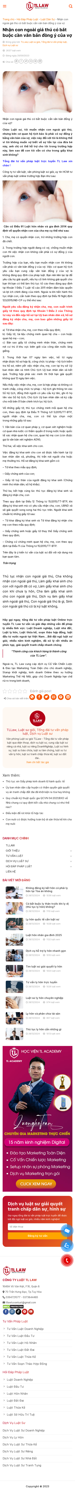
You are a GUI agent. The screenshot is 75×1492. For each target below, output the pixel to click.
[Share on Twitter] (26, 61)
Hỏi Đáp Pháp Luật (27, 19)
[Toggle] (71, 851)
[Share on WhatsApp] (16, 61)
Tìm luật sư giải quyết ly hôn (44, 966)
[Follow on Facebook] (6, 1312)
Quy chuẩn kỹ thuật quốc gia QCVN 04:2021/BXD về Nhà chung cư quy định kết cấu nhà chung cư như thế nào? (37, 802)
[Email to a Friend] (30, 61)
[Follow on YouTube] (31, 1312)
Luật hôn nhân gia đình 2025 (44, 935)
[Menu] (5, 6)
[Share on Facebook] (21, 61)
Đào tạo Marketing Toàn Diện (23, 668)
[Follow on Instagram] (12, 1312)
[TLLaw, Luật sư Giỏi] (37, 6)
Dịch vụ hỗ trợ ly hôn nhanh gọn (46, 950)
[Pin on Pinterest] (35, 61)
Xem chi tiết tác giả (37, 762)
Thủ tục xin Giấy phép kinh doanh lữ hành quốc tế (35, 781)
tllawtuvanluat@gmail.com (21, 1302)
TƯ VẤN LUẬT (14, 856)
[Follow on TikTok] (18, 1312)
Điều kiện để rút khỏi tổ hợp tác (24, 813)
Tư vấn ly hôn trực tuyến (41, 982)
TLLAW (10, 845)
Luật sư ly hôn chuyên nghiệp (44, 998)
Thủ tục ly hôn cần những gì (43, 1029)
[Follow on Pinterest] (25, 1312)
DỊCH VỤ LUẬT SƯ (17, 861)
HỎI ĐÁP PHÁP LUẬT (19, 866)
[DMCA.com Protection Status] (13, 1306)
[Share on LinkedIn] (40, 61)
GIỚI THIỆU (13, 850)
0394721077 (13, 1297)
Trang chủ (8, 19)
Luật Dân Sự (48, 19)
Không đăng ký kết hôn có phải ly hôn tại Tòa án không (47, 889)
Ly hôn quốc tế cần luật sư (42, 919)
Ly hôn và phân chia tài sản (43, 1013)
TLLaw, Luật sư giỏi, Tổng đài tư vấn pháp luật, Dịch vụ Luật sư (37, 731)
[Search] (70, 6)
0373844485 (30, 1297)
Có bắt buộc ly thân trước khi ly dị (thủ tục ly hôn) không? (47, 905)
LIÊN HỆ (11, 871)
